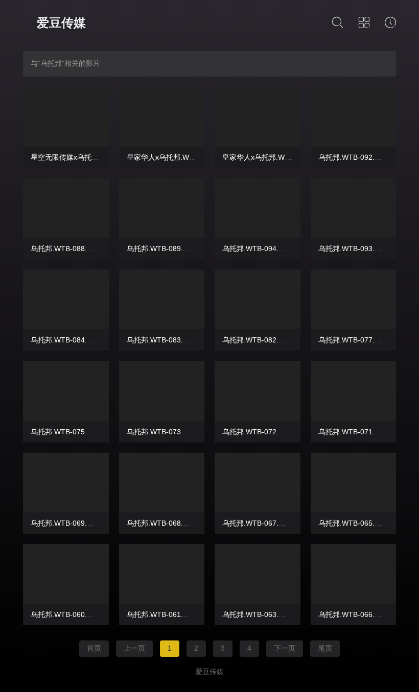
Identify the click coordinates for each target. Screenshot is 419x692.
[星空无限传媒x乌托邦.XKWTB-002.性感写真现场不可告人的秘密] (66, 116)
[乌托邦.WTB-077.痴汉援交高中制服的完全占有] (354, 299)
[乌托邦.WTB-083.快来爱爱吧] (162, 299)
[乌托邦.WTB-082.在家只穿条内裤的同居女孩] (257, 299)
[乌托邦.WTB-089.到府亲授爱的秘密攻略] (162, 208)
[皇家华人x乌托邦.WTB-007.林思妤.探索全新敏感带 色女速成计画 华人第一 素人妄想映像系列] (257, 116)
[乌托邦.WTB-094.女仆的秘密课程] (257, 208)
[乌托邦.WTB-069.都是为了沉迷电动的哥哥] (66, 482)
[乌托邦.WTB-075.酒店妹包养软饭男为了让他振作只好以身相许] (66, 391)
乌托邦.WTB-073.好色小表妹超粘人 (183, 432)
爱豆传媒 (61, 23)
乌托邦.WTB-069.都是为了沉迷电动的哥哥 (98, 523)
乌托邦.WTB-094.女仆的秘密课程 (275, 248)
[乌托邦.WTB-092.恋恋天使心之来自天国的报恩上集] (354, 116)
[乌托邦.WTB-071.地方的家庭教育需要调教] (354, 391)
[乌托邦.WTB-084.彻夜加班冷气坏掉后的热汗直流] (66, 299)
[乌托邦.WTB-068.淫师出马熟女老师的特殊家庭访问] (162, 482)
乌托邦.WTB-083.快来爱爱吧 (173, 340)
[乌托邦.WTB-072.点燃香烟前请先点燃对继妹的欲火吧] (257, 391)
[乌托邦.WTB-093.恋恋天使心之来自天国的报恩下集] (354, 208)
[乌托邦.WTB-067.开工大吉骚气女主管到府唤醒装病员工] (257, 482)
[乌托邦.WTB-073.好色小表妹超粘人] (162, 391)
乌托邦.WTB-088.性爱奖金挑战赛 (84, 248)
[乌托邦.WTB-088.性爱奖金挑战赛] (66, 208)
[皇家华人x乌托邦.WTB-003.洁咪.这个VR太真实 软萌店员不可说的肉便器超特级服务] (162, 116)
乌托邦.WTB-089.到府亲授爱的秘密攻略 (190, 248)
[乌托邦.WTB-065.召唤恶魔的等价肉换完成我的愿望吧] (354, 482)
